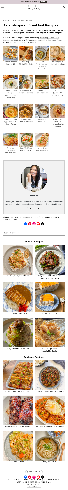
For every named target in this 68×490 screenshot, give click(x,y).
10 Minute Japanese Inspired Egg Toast (40, 40)
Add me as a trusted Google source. (37, 217)
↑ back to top (34, 472)
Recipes (21, 20)
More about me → (34, 208)
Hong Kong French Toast (49, 38)
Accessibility (34, 487)
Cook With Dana (9, 20)
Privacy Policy (34, 484)
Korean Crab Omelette (12, 40)
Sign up (43, 1)
